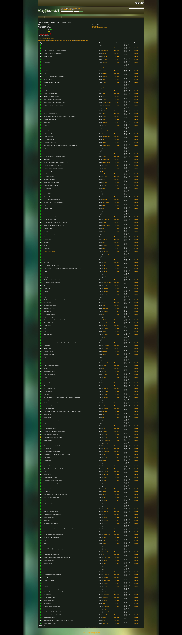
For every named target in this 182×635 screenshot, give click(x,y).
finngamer (106, 194)
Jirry (105, 526)
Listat (46, 16)
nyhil (105, 337)
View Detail (116, 45)
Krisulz (104, 139)
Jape (104, 191)
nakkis (104, 380)
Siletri (105, 480)
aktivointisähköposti (67, 9)
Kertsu (105, 500)
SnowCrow (105, 623)
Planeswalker (107, 612)
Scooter (104, 354)
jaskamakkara (105, 171)
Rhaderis (105, 85)
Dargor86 (106, 288)
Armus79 (104, 245)
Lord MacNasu (106, 159)
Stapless (104, 382)
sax (104, 428)
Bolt (105, 529)
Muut (59, 16)
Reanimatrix (106, 594)
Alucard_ (106, 216)
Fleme (104, 48)
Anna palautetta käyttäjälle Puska (46, 38)
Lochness (106, 546)
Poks (103, 234)
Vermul (104, 142)
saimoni (105, 431)
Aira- (104, 88)
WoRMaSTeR (105, 50)
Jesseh (104, 540)
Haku (50, 16)
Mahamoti (105, 131)
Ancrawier (104, 182)
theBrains (105, 173)
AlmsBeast (105, 308)
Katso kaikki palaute (43, 40)
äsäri (104, 65)
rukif (103, 231)
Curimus (106, 471)
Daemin (105, 517)
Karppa (105, 506)
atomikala (104, 351)
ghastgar (104, 199)
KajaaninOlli (105, 551)
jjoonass (106, 317)
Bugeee (105, 434)
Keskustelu (41, 16)
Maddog (105, 108)
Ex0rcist (104, 151)
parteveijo (105, 239)
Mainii (104, 319)
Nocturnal (104, 222)
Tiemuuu (106, 311)
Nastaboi (106, 291)
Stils (103, 417)
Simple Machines (96, 632)
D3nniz (105, 185)
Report (136, 45)
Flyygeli (104, 116)
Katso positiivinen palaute (55, 40)
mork (103, 405)
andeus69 (106, 508)
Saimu (103, 242)
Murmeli (106, 279)
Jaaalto (104, 128)
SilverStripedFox (107, 282)
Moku (105, 299)
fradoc (104, 82)
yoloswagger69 (107, 254)
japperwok (105, 597)
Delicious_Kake (106, 225)
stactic (105, 342)
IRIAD (105, 589)
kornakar (106, 348)
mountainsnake (106, 145)
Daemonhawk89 (107, 102)
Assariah (106, 511)
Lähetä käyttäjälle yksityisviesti (99, 27)
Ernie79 (105, 483)
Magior (104, 257)
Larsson (104, 53)
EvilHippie (106, 403)
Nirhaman (104, 56)
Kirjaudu (64, 16)
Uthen (103, 620)
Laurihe (104, 357)
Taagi (105, 365)
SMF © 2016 (90, 632)
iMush (104, 331)
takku (104, 79)
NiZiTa (105, 325)
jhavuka (105, 523)
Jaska (103, 188)
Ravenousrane (106, 105)
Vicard (104, 68)
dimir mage (106, 277)
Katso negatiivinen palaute (81, 40)
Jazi (104, 569)
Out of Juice (106, 268)
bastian (105, 168)
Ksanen (104, 99)
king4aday (106, 609)
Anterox (105, 62)
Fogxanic (106, 259)
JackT (103, 368)
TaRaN (104, 96)
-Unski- (104, 297)
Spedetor (106, 328)
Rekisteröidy (70, 16)
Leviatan (106, 448)
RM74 (103, 111)
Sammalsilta (106, 566)
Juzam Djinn (106, 443)
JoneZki (105, 176)
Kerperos (106, 503)
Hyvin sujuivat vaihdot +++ (50, 251)
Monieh (105, 486)
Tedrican (104, 59)
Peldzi (105, 211)
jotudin (105, 285)
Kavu (105, 537)
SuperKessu (106, 345)
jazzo (104, 414)
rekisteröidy (79, 8)
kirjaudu (74, 8)
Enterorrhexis (107, 531)
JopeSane (106, 165)
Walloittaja (106, 451)
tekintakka (106, 219)
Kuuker (104, 603)
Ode (105, 563)
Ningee (104, 153)
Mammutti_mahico (108, 440)
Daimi (105, 236)
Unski (105, 454)
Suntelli (105, 394)
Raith (105, 377)
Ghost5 (104, 543)
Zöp (103, 554)
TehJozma (106, 488)
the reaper (105, 360)
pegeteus (106, 251)
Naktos (104, 340)
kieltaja (105, 262)
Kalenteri (55, 16)
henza (105, 514)
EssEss (105, 592)
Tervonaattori (107, 580)
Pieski (105, 371)
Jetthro (104, 156)
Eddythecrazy (107, 534)
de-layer (105, 477)
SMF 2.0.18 (85, 632)
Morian (104, 113)
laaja (103, 445)
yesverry (106, 385)
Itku (105, 265)
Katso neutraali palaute (68, 40)
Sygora (105, 600)
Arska (105, 125)
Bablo (103, 248)
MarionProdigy (106, 162)
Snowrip (106, 425)
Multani (105, 586)
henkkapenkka (106, 136)
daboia (104, 119)
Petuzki (104, 617)
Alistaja (104, 491)
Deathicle (104, 73)
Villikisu (104, 45)
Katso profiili (95, 26)
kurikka (105, 271)
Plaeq (104, 93)
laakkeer (105, 122)
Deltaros (106, 420)
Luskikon (104, 133)
